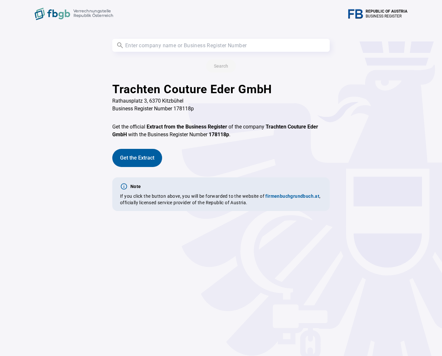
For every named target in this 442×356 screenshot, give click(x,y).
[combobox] (221, 45)
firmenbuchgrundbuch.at (292, 196)
